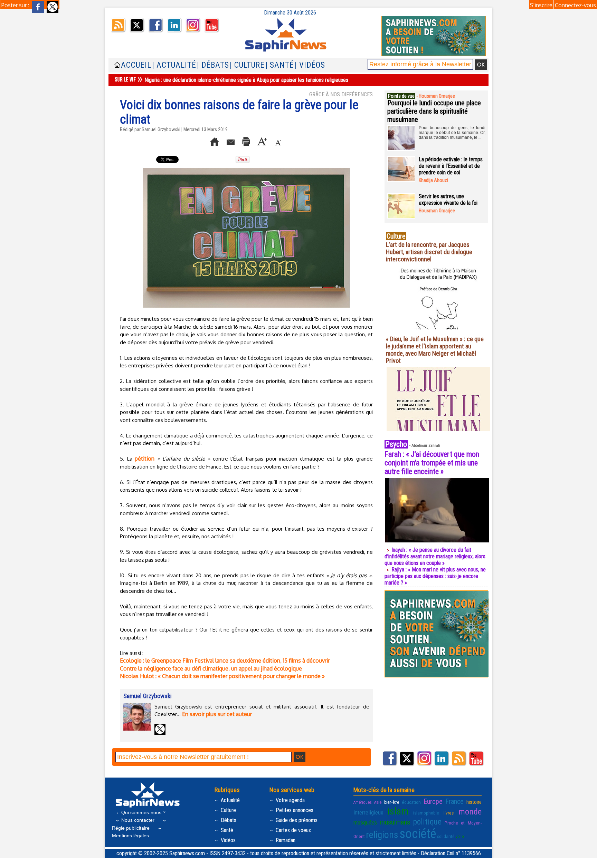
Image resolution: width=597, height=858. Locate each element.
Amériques (362, 802)
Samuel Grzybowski (161, 129)
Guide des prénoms (296, 820)
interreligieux (368, 812)
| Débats (213, 65)
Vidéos (227, 840)
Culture (227, 810)
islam (398, 811)
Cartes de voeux (292, 830)
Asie (377, 802)
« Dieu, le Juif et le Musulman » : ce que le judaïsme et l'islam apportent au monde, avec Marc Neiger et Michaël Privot (435, 349)
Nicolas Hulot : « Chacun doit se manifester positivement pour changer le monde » (222, 676)
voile (460, 836)
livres (449, 813)
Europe (433, 801)
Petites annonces (293, 810)
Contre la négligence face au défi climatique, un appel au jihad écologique (211, 668)
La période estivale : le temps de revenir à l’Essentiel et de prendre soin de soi (451, 166)
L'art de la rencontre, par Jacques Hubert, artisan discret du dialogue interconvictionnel (429, 252)
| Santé (279, 65)
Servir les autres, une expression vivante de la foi (448, 199)
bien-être (391, 802)
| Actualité (174, 65)
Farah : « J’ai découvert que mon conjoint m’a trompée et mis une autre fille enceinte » (432, 463)
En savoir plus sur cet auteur (217, 714)
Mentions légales (130, 835)
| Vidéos (310, 65)
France (454, 801)
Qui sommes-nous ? (142, 812)
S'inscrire (541, 5)
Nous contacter (138, 820)
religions (382, 834)
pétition (144, 458)
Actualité (229, 800)
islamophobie (426, 813)
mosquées (365, 822)
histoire (474, 802)
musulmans (395, 822)
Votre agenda (289, 800)
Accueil (136, 65)
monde (470, 812)
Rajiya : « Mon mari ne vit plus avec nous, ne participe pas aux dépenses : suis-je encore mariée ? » (435, 576)
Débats (227, 820)
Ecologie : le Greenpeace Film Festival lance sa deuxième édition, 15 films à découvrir (225, 660)
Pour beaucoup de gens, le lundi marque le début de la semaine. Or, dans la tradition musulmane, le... (452, 132)
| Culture (247, 65)
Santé (226, 830)
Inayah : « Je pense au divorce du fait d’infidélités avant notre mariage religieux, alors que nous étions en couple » (435, 556)
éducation (411, 802)
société (417, 834)
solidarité (446, 836)
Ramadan (284, 840)
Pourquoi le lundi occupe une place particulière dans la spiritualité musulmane (434, 111)
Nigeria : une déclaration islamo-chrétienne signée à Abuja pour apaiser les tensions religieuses (246, 80)
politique (427, 822)
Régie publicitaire (131, 828)
